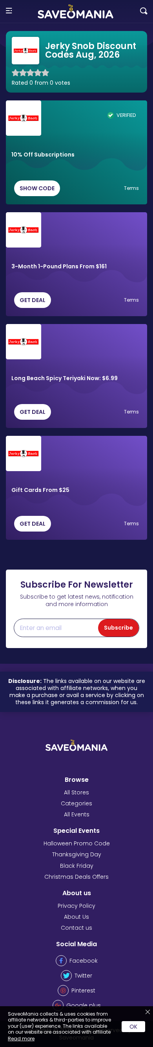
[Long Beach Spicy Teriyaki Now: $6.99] (23, 341)
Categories (76, 803)
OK (133, 1027)
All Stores (76, 792)
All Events (76, 814)
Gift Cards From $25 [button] (40, 490)
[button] (9, 11)
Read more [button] (21, 1038)
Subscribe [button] (118, 628)
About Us (76, 917)
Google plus (83, 1005)
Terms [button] (131, 188)
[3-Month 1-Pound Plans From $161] (23, 230)
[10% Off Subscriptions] (23, 118)
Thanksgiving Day (76, 854)
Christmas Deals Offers (76, 877)
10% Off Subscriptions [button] (43, 154)
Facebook (83, 961)
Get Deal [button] (33, 300)
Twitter (83, 976)
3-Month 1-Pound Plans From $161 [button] (59, 266)
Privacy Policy (76, 906)
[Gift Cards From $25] (23, 453)
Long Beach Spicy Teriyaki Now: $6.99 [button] (64, 378)
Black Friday (76, 866)
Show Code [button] (37, 188)
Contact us (76, 928)
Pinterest (83, 990)
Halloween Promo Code (77, 843)
